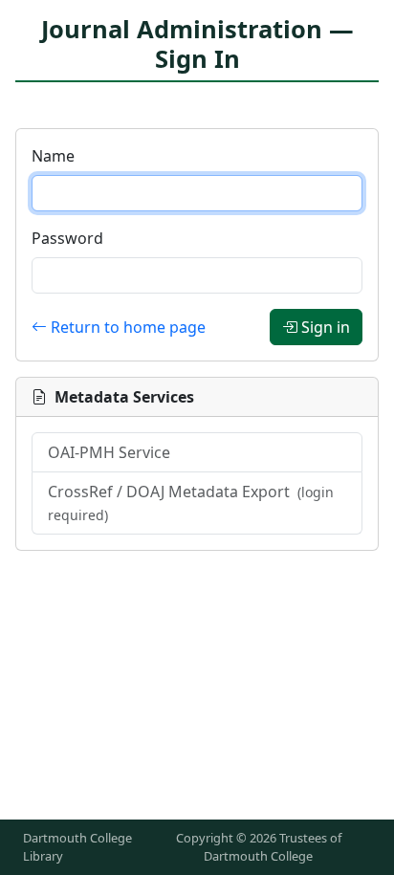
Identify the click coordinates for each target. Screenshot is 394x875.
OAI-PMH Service (109, 452)
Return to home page (128, 327)
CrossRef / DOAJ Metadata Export (191, 502)
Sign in (325, 327)
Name (53, 155)
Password (67, 238)
